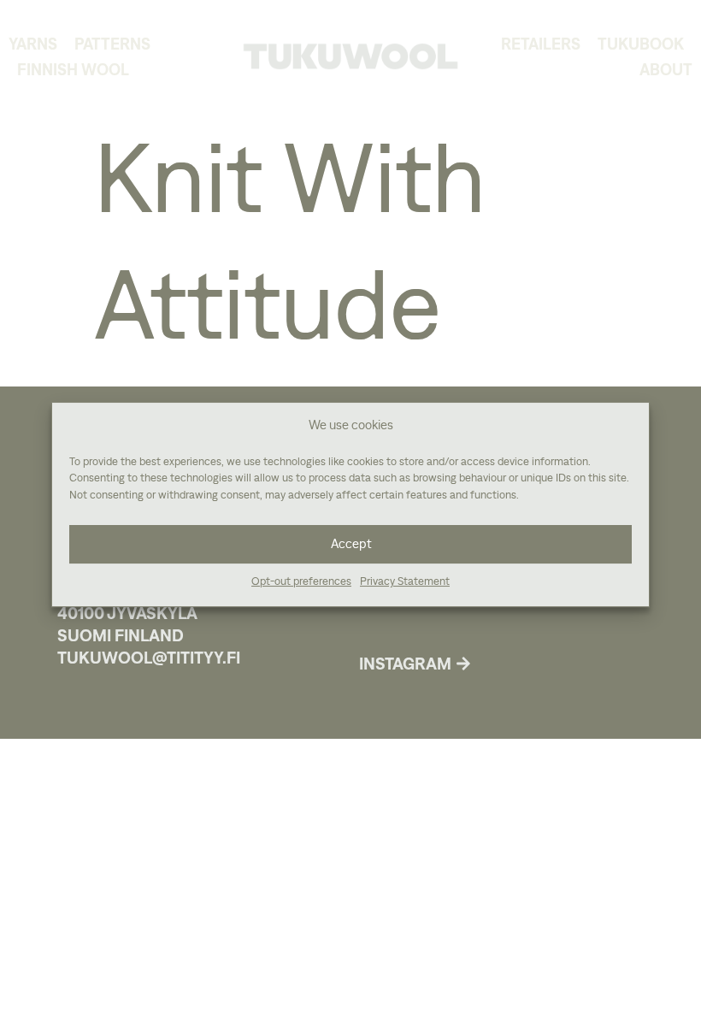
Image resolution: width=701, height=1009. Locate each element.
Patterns (112, 43)
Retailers (540, 43)
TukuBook (641, 43)
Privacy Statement (405, 581)
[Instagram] (463, 663)
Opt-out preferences (301, 581)
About (665, 69)
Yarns (33, 43)
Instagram (405, 663)
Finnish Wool (73, 69)
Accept (351, 544)
